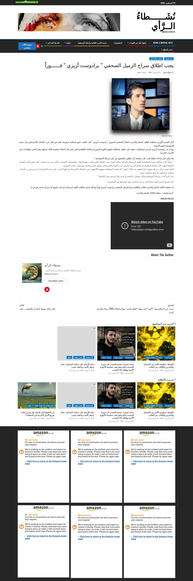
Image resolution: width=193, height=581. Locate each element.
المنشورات (118, 42)
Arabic (19, 1)
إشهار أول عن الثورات (137, 42)
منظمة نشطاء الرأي (156, 59)
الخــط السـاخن (53, 42)
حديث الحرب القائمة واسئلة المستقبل (92, 42)
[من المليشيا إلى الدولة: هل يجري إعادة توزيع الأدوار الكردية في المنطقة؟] (37, 395)
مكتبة (68, 42)
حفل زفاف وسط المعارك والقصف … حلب (37, 307)
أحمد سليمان (168, 59)
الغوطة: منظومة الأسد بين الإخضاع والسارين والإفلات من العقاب (159, 365)
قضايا (160, 357)
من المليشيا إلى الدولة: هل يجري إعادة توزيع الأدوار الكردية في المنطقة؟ (37, 414)
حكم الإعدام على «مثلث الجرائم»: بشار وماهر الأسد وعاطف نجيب (77, 365)
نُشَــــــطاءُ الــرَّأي (155, 20)
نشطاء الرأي (167, 72)
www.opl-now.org (167, 198)
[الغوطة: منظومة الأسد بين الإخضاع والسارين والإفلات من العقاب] (156, 343)
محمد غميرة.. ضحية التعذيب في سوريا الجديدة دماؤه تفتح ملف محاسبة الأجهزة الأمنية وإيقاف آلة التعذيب (117, 367)
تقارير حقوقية (118, 357)
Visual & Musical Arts (163, 42)
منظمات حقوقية (150, 357)
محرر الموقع (168, 49)
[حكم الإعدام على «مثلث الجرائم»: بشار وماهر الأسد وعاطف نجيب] (77, 343)
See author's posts (55, 280)
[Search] (41, 46)
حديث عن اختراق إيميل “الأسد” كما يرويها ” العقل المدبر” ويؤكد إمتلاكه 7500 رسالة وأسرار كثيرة (135, 309)
